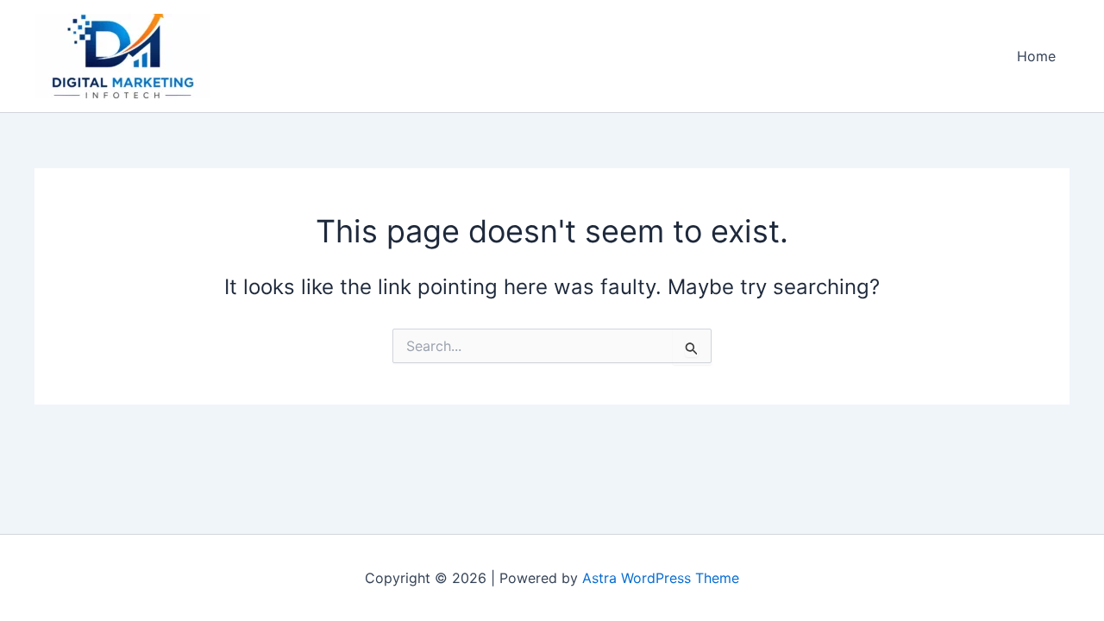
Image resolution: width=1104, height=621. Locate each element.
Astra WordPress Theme (660, 577)
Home (1036, 56)
